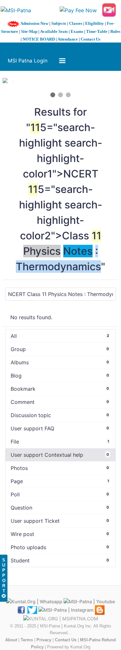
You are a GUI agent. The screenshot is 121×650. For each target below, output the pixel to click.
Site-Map (29, 31)
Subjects (58, 23)
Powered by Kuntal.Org (68, 647)
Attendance (67, 39)
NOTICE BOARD (39, 39)
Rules (115, 31)
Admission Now (34, 23)
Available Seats (54, 31)
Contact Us (90, 39)
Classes (75, 23)
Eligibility (94, 23)
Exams (77, 31)
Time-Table (96, 31)
